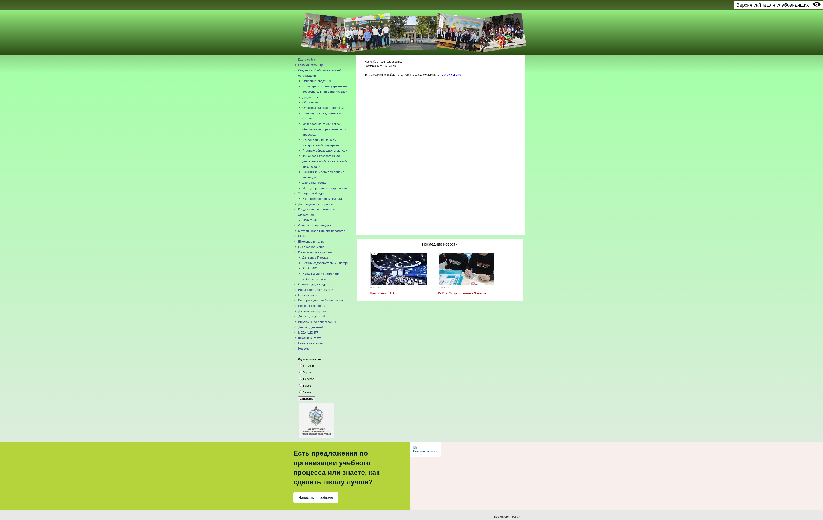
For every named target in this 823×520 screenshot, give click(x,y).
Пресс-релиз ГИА (382, 293)
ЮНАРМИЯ (310, 268)
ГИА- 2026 (309, 220)
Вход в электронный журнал (322, 198)
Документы (310, 97)
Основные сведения (316, 81)
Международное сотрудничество (325, 188)
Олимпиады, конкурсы (314, 284)
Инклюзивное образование (317, 321)
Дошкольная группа (312, 311)
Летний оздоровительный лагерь (325, 263)
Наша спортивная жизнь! (315, 289)
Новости (304, 348)
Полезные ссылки (310, 343)
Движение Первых (315, 257)
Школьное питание (311, 241)
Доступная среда (314, 182)
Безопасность (307, 295)
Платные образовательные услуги (326, 150)
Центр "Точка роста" (312, 305)
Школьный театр (309, 338)
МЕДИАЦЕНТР (308, 332)
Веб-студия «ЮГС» (507, 516)
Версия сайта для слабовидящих (774, 5)
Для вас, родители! (311, 316)
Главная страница (311, 65)
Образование (311, 102)
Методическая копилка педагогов (321, 230)
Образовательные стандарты (323, 107)
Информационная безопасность (321, 300)
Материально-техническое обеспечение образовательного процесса (324, 129)
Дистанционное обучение (316, 204)
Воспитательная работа (315, 252)
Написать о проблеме (316, 497)
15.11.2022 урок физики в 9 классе (461, 293)
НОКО (302, 236)
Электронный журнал (313, 193)
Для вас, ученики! (310, 327)
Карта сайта (306, 59)
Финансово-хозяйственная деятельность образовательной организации (324, 161)
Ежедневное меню (311, 247)
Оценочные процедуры (314, 225)
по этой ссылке (450, 74)
